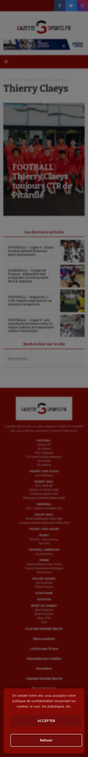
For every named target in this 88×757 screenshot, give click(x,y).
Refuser (46, 740)
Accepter (46, 721)
